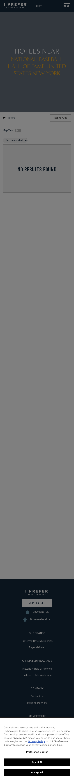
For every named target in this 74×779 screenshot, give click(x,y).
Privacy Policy (36, 741)
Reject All (37, 762)
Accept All (37, 772)
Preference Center (37, 751)
